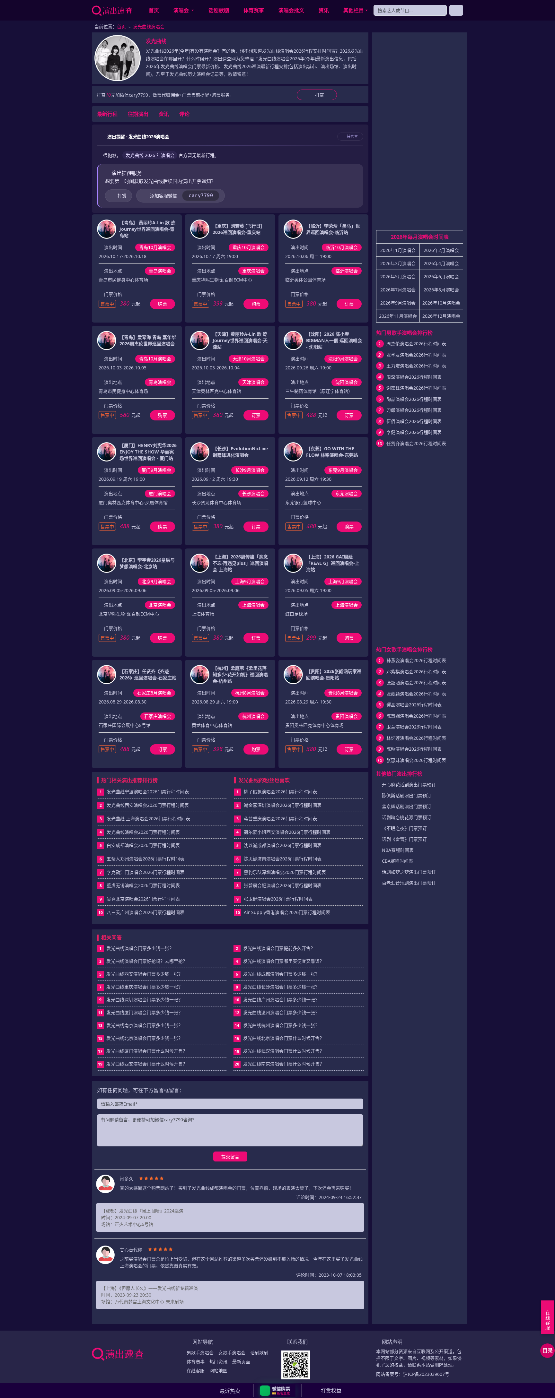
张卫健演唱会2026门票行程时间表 (278, 899)
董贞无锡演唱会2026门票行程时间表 (143, 885)
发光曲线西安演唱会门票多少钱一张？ (141, 974)
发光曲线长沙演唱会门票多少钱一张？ (278, 987)
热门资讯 (218, 1362)
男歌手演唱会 (200, 1353)
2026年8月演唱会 (441, 290)
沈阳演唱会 (346, 382)
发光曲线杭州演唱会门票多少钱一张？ (277, 1025)
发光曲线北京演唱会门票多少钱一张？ (140, 1038)
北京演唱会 (160, 605)
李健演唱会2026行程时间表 (414, 432)
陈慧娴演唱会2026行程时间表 (416, 716)
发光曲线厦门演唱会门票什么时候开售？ (142, 1051)
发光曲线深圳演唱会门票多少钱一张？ (141, 1000)
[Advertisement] (419, 134)
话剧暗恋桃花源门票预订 (406, 817)
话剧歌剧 (218, 10)
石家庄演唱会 (157, 716)
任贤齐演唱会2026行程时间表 (416, 443)
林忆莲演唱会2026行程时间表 (416, 738)
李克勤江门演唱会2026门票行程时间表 (145, 872)
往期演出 (138, 113)
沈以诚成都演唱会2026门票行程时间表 (283, 845)
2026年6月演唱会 (441, 276)
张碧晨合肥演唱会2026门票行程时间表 (283, 885)
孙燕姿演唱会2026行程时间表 (416, 660)
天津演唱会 (253, 382)
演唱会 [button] (181, 10)
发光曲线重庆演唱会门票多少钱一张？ (141, 987)
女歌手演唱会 (231, 1353)
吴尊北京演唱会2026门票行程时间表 (143, 899)
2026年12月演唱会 (441, 316)
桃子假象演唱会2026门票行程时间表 (280, 792)
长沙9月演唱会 (250, 470)
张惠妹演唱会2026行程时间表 (416, 760)
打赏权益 (331, 1390)
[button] (277, 1390)
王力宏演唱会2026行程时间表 (416, 366)
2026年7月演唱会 (398, 290)
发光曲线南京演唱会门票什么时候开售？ (279, 1064)
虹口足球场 (296, 614)
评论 (184, 113)
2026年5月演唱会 (398, 276)
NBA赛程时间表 (398, 850)
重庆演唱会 (253, 271)
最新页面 (241, 1362)
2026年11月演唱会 (398, 316)
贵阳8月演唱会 (343, 693)
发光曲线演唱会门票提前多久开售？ (275, 948)
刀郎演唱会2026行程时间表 (414, 410)
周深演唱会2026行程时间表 (414, 377)
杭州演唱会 (253, 716)
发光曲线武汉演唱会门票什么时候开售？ (279, 1051)
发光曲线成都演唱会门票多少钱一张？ (278, 974)
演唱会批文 (291, 10)
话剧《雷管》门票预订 (404, 839)
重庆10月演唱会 (249, 247)
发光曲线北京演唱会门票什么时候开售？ (279, 1038)
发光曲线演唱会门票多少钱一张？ (136, 948)
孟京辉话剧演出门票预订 (406, 806)
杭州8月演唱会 (250, 693)
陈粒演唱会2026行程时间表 (414, 749)
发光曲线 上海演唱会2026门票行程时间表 (148, 819)
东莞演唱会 (346, 493)
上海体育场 (203, 614)
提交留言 (230, 1156)
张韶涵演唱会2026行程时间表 (416, 682)
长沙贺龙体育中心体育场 (216, 502)
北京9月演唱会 (156, 581)
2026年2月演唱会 (441, 250)
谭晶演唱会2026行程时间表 (414, 705)
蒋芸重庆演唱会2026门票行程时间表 (280, 819)
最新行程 (107, 113)
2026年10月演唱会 (441, 303)
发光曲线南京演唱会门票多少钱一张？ (140, 1025)
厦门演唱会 (160, 493)
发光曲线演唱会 (148, 26)
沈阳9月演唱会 (343, 359)
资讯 (324, 10)
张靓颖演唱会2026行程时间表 (416, 694)
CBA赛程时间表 (397, 861)
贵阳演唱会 (346, 716)
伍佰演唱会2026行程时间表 (414, 421)
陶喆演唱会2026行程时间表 (414, 399)
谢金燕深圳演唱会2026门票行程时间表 (283, 805)
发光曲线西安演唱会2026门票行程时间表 (148, 805)
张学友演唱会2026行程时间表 (416, 355)
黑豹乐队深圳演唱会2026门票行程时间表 (285, 872)
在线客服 (196, 1371)
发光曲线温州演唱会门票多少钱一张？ (277, 1012)
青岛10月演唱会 (155, 247)
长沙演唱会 (253, 493)
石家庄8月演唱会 (154, 693)
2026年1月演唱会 (398, 250)
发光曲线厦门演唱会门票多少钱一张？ (140, 1012)
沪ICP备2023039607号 (426, 1374)
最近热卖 (230, 1390)
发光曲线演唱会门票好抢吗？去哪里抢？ (143, 961)
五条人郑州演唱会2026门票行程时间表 (145, 859)
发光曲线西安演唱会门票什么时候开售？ (142, 1064)
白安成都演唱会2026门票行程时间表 (143, 845)
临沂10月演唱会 (342, 247)
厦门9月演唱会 (156, 470)
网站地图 (218, 1371)
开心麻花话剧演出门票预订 (409, 784)
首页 (154, 10)
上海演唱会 (253, 605)
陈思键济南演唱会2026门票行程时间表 (283, 859)
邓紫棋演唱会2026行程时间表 (416, 672)
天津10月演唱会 (249, 359)
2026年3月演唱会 (398, 263)
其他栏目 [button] (353, 10)
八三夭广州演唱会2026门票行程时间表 (145, 912)
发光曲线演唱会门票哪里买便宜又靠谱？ (280, 961)
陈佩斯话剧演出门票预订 (406, 795)
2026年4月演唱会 (441, 263)
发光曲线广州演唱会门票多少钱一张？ (277, 1000)
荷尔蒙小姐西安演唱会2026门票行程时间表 (287, 832)
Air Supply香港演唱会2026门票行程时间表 (287, 912)
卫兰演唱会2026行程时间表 (414, 727)
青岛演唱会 (160, 271)
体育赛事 (253, 10)
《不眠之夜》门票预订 (404, 828)
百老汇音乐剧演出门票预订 (409, 883)
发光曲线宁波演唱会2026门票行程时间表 (148, 792)
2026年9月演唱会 (398, 303)
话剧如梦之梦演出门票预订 (409, 872)
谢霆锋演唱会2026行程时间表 (416, 388)
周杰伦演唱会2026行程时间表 (416, 344)
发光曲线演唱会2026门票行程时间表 (143, 832)
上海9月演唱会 (250, 581)
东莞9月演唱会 (343, 470)
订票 (349, 304)
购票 (162, 304)
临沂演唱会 (346, 271)
